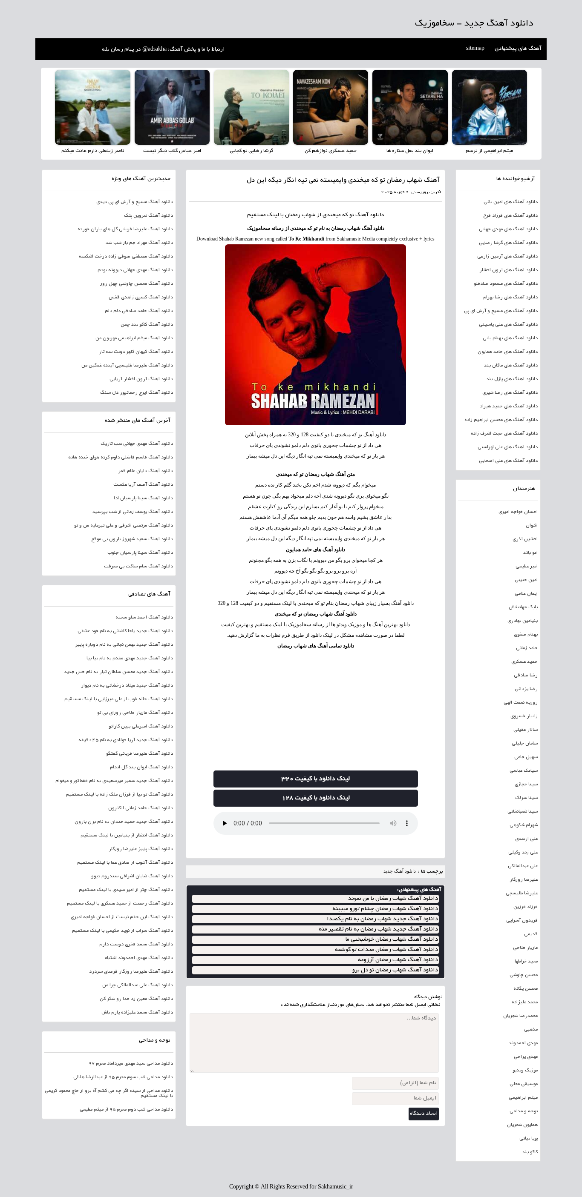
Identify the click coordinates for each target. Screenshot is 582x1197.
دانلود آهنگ (369, 215)
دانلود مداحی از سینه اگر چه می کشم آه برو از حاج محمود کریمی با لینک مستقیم (109, 1093)
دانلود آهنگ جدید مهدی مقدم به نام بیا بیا (129, 658)
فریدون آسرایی (522, 920)
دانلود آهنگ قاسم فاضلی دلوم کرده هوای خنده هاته (120, 457)
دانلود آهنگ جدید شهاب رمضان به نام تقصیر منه (378, 929)
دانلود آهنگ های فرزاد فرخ (510, 215)
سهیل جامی (526, 757)
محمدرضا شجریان (520, 1016)
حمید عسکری (524, 661)
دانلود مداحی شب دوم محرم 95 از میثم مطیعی (126, 1109)
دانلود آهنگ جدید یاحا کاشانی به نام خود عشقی (125, 631)
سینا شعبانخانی (522, 811)
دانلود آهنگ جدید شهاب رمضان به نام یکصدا (382, 919)
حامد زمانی (527, 648)
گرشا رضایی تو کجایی (251, 151)
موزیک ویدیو (525, 1070)
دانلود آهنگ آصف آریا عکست (143, 484)
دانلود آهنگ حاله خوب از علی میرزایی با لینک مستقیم (118, 699)
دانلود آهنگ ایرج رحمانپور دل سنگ (136, 392)
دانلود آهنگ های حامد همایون (315, 550)
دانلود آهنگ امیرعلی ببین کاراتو (141, 726)
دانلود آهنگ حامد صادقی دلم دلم (139, 311)
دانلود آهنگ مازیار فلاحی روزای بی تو (135, 713)
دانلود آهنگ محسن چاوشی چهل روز (136, 283)
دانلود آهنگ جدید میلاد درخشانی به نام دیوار (127, 685)
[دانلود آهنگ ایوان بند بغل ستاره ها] (409, 107)
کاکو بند (530, 1152)
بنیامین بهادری (522, 621)
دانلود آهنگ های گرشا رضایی (508, 243)
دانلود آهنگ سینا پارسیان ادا (143, 498)
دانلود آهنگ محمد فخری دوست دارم (136, 944)
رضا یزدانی (526, 689)
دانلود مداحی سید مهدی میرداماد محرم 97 (131, 1063)
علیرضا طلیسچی (522, 893)
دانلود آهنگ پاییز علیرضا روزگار (141, 849)
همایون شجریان (522, 1125)
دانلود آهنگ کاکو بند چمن (147, 324)
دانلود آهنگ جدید (399, 870)
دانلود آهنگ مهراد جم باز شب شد (139, 243)
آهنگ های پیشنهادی (518, 49)
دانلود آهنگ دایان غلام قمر (145, 471)
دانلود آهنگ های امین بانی (511, 202)
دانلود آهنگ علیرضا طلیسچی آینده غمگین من (127, 365)
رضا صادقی (526, 675)
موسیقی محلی (524, 1084)
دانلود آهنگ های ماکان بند (511, 365)
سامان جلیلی (525, 743)
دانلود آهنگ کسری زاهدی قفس (141, 297)
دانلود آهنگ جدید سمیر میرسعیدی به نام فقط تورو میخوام (114, 781)
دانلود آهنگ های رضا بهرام (510, 297)
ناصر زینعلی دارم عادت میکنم (92, 151)
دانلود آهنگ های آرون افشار (508, 270)
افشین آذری (525, 539)
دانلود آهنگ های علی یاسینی (508, 324)
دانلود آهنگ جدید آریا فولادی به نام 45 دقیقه (125, 740)
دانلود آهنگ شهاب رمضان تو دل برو (395, 970)
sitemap (475, 49)
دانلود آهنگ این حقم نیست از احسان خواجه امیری (122, 917)
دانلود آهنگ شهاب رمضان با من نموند (393, 899)
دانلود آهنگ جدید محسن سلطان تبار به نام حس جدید (118, 672)
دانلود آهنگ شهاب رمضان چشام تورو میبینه (385, 909)
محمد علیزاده (525, 1002)
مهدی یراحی (526, 1057)
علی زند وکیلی (523, 852)
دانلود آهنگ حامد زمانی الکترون (140, 808)
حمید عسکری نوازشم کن (331, 151)
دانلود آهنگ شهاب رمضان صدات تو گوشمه (386, 950)
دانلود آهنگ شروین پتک (148, 215)
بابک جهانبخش (523, 607)
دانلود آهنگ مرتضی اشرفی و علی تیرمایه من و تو (123, 525)
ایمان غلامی (526, 593)
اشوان (532, 525)
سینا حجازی (526, 784)
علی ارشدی (526, 839)
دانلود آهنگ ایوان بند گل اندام (141, 767)
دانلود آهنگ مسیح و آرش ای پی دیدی (134, 202)
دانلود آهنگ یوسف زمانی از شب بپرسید (132, 512)
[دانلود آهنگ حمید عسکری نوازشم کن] (330, 107)
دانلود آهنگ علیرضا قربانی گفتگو (139, 753)
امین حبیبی (526, 580)
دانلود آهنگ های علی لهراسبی (508, 447)
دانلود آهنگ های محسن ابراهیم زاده (501, 420)
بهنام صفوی (526, 634)
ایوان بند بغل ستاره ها (409, 151)
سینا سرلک (526, 798)
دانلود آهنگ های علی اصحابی (508, 461)
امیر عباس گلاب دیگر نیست (172, 151)
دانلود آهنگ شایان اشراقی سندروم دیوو (132, 876)
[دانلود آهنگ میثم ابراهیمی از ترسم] (489, 107)
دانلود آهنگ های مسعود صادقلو (506, 283)
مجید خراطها (526, 961)
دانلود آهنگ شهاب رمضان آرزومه (398, 960)
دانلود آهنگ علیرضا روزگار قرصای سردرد (131, 971)
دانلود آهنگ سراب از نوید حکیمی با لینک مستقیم (122, 931)
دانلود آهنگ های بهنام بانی (510, 338)
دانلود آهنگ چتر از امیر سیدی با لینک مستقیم (126, 890)
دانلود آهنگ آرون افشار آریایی (141, 379)
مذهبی (531, 1029)
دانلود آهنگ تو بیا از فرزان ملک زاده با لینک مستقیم (119, 794)
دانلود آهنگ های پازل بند (512, 379)
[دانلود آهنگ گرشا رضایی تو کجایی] (251, 107)
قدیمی (531, 934)
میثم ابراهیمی (523, 1097)
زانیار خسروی (524, 716)
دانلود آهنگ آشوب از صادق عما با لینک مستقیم (125, 862)
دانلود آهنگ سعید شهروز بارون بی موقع (132, 539)
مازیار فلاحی (525, 948)
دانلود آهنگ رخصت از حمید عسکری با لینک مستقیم (120, 903)
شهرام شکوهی (524, 825)
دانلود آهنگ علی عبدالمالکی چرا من (137, 985)
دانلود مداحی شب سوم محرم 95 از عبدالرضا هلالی (123, 1077)
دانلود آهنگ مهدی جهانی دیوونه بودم (135, 270)
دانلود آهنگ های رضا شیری (510, 392)
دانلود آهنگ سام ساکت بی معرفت (138, 566)
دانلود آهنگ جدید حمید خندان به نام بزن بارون (124, 822)
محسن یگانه (525, 988)
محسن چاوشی (524, 975)
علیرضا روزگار (524, 879)
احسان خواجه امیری (518, 512)
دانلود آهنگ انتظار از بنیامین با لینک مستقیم (127, 835)
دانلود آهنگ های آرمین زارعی (507, 256)
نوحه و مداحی (524, 1111)
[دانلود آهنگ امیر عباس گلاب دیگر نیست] (172, 107)
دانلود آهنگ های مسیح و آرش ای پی (501, 311)
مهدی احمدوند (523, 1043)
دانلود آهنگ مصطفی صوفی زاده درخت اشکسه (126, 256)
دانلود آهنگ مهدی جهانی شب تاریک (137, 444)
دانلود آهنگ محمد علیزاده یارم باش (137, 1012)
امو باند (530, 553)
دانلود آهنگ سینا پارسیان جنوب (140, 553)
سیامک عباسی (524, 770)
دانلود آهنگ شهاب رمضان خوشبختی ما (392, 939)
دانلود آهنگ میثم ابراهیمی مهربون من (134, 338)
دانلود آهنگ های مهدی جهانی (508, 229)
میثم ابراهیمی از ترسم (489, 151)
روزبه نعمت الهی (521, 702)
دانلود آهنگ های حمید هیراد (509, 406)
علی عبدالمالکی (523, 866)
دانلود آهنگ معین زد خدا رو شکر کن (136, 999)
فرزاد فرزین (525, 907)
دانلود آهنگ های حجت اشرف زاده (504, 433)
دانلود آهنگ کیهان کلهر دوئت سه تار (136, 352)
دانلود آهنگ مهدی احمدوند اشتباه (139, 958)
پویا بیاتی (528, 1138)
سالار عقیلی (525, 730)
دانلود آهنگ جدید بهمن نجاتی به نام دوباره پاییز (124, 644)
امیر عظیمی (527, 566)
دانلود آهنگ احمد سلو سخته (144, 617)
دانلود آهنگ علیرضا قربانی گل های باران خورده (125, 229)
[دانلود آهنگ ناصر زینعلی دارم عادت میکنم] (92, 107)
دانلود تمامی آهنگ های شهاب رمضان (315, 646)
